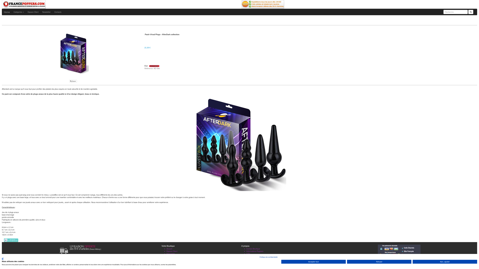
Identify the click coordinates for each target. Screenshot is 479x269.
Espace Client (33, 12)
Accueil (169, 248)
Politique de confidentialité (269, 257)
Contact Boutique (253, 248)
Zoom (74, 81)
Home (7, 12)
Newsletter (46, 12)
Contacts (57, 12)
